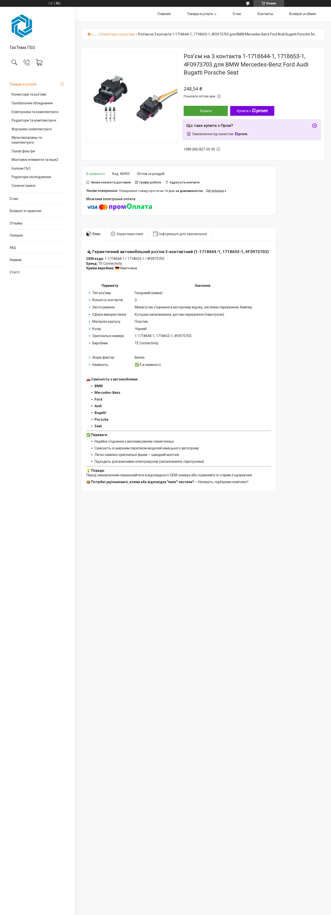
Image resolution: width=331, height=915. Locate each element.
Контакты (265, 14)
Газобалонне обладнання (32, 103)
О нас (14, 199)
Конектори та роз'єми (29, 94)
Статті (15, 272)
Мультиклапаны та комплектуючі (27, 140)
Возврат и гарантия (25, 211)
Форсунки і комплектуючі (32, 129)
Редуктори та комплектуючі (34, 120)
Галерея (16, 235)
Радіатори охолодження (31, 177)
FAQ (13, 248)
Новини (16, 260)
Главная (164, 14)
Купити (206, 111)
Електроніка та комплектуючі (35, 112)
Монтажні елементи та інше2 (35, 160)
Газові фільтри (23, 151)
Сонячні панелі (23, 186)
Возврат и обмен (302, 14)
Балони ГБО (21, 168)
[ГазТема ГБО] (37, 26)
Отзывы (16, 223)
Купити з (244, 111)
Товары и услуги (23, 84)
